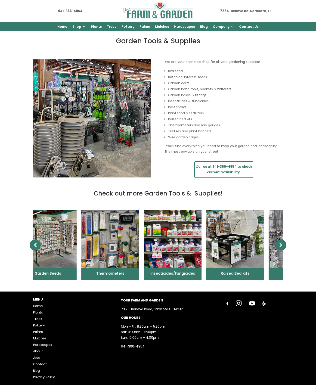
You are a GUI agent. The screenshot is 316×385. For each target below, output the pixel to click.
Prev (35, 245)
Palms (144, 27)
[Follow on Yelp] (264, 303)
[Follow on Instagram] (239, 303)
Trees (111, 27)
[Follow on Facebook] (227, 303)
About (38, 351)
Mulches (162, 27)
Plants (96, 27)
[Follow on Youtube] (252, 303)
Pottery (127, 27)
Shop (76, 27)
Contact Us (249, 27)
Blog (204, 27)
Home (62, 27)
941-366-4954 (133, 346)
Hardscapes (184, 27)
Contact (40, 364)
